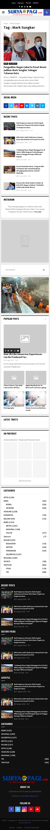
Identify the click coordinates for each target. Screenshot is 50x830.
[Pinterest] (31, 809)
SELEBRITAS (13, 63)
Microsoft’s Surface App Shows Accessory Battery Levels (36, 408)
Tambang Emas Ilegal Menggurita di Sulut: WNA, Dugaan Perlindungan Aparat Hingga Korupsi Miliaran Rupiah (30, 153)
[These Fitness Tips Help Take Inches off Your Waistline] (14, 378)
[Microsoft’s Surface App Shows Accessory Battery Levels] (36, 398)
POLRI (8, 569)
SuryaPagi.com (26, 823)
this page (37, 212)
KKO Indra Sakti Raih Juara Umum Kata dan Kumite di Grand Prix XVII (30, 138)
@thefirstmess (25, 481)
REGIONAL (8, 558)
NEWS (6, 63)
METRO (9, 526)
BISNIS (9, 505)
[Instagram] (24, 809)
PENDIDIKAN (11, 551)
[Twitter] (18, 809)
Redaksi (19, 828)
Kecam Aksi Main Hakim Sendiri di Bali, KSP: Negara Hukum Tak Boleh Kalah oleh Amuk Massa (30, 185)
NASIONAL (10, 529)
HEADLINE (8, 512)
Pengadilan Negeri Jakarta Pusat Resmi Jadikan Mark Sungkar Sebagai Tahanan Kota (25, 70)
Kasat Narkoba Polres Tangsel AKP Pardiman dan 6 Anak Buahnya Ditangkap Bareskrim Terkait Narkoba (30, 170)
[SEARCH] (43, 269)
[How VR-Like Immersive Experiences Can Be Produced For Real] (25, 338)
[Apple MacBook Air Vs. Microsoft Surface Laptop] (36, 378)
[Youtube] (37, 809)
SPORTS (35, 3)
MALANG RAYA (9, 519)
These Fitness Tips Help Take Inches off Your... (13, 386)
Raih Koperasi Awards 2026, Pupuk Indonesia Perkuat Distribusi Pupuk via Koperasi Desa (30, 125)
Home (14, 3)
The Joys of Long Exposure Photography (14, 406)
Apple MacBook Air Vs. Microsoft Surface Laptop (36, 386)
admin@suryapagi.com (29, 796)
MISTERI (9, 547)
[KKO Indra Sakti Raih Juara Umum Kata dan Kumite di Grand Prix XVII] (9, 140)
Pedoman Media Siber (32, 828)
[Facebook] (11, 809)
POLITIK (28, 3)
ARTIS (6, 497)
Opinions (21, 3)
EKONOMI (10, 508)
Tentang (11, 828)
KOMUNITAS (8, 515)
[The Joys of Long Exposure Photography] (14, 398)
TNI (7, 572)
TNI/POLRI (8, 565)
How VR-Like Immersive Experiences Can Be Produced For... (23, 355)
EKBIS (6, 501)
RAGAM (7, 540)
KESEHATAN (11, 544)
